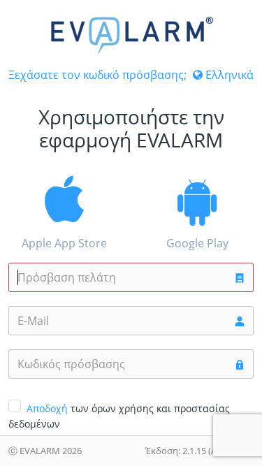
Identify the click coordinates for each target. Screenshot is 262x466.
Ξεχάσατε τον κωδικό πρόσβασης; (97, 74)
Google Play (197, 243)
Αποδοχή (47, 408)
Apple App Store (64, 243)
